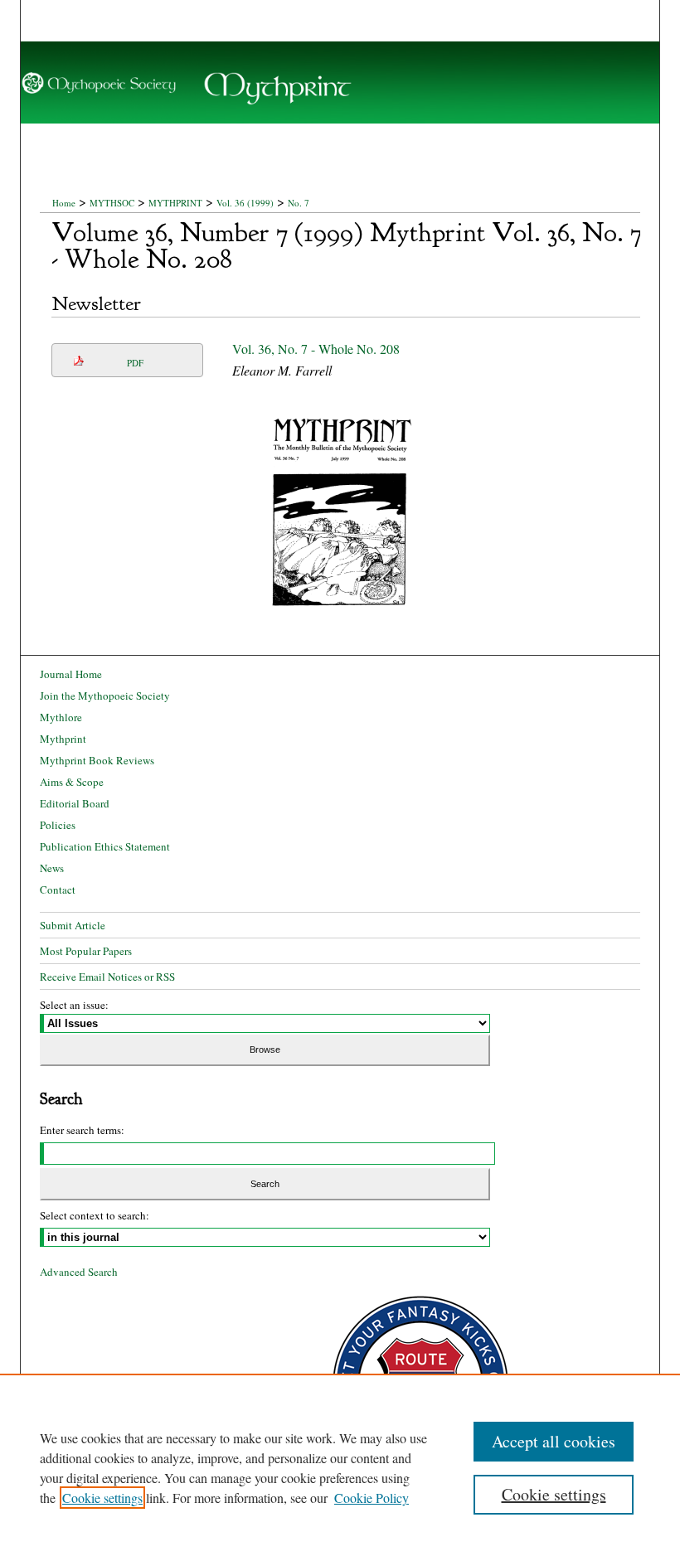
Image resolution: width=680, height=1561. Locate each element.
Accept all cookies (553, 1441)
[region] (340, 1467)
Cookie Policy (371, 1497)
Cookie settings (102, 1497)
